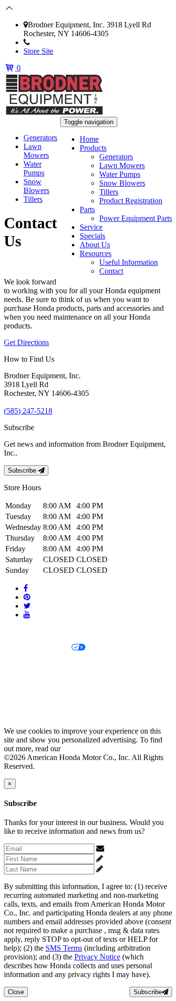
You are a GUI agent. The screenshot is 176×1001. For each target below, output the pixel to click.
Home (89, 139)
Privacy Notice (27, 631)
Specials (92, 236)
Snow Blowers (122, 183)
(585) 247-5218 (54, 42)
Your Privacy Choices (37, 648)
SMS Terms (22, 681)
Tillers (108, 192)
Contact (111, 271)
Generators (116, 156)
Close (16, 992)
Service (91, 227)
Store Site (38, 51)
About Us (95, 244)
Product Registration (130, 200)
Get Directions (26, 342)
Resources (95, 253)
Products (93, 148)
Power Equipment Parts (135, 218)
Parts (87, 209)
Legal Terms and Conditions (47, 664)
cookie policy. (84, 748)
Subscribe (23, 470)
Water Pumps (119, 174)
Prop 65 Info (23, 698)
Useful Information (128, 262)
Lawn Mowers (122, 165)
